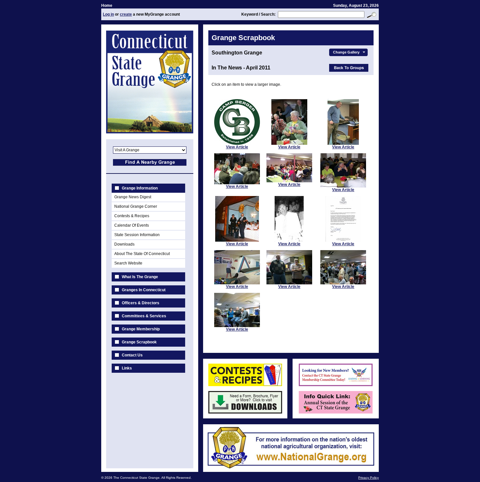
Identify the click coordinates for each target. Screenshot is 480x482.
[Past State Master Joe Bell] (289, 240)
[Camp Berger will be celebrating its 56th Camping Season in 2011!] (237, 143)
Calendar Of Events (131, 225)
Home (106, 5)
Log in (108, 14)
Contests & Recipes (131, 216)
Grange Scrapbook (139, 342)
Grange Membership (141, 329)
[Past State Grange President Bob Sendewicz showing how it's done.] (237, 283)
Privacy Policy (368, 477)
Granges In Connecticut (144, 290)
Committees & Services (144, 316)
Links (127, 368)
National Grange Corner (135, 206)
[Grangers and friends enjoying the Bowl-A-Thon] (343, 283)
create (126, 14)
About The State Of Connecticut (142, 253)
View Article (237, 147)
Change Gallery (346, 52)
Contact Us (132, 355)
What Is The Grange (140, 277)
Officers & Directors (140, 303)
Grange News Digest (132, 197)
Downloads (124, 244)
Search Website (128, 263)
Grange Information (140, 188)
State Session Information (137, 235)
